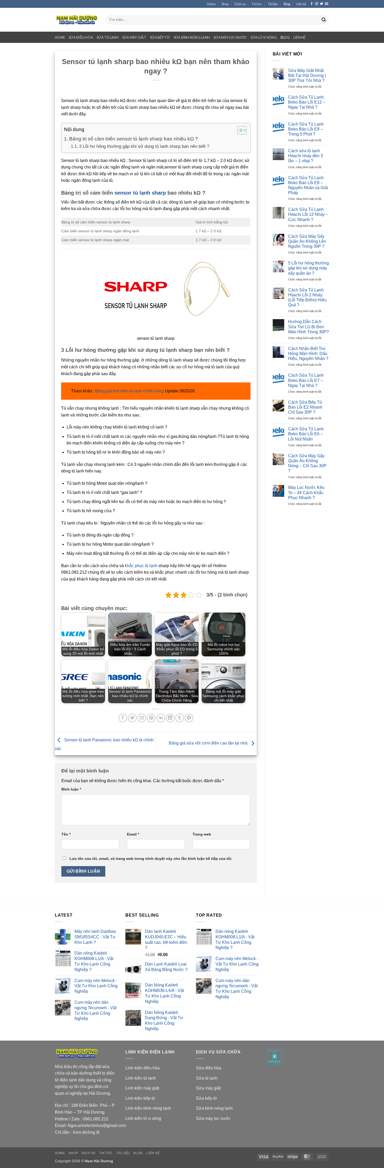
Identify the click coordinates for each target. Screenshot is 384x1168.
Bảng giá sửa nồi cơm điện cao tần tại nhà (208, 743)
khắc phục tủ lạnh (141, 565)
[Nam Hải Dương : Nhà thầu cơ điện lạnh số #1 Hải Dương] (76, 19)
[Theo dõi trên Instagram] (316, 4)
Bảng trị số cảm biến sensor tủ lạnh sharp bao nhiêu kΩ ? (133, 139)
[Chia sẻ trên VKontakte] (160, 718)
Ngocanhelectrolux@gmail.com (97, 1125)
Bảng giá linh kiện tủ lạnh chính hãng (129, 391)
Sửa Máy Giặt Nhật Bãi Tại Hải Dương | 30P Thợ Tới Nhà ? (307, 75)
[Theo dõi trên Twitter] (321, 4)
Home (211, 4)
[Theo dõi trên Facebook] (311, 4)
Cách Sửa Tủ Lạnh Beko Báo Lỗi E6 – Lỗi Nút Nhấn (306, 434)
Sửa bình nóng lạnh (214, 1108)
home (60, 37)
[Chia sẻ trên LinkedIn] (170, 718)
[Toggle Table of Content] (239, 130)
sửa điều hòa (81, 37)
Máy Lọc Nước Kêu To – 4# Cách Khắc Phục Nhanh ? (306, 492)
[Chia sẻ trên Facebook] (123, 718)
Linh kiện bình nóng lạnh (148, 1108)
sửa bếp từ (160, 37)
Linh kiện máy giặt (142, 1088)
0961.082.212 (95, 1119)
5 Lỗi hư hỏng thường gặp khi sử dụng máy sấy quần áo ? (308, 268)
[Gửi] (323, 19)
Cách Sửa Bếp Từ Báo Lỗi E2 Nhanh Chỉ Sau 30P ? (305, 407)
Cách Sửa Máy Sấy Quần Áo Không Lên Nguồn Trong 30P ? (307, 241)
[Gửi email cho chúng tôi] (326, 4)
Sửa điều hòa (208, 1068)
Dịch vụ (240, 4)
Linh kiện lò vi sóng (143, 1118)
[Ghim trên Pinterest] (151, 718)
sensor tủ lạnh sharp (140, 193)
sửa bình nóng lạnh (192, 37)
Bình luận (71, 789)
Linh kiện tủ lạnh (140, 1078)
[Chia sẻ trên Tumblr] (179, 718)
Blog (287, 4)
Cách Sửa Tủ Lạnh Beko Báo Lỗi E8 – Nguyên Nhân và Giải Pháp (308, 185)
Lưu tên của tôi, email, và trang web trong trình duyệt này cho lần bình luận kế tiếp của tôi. (150, 858)
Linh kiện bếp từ (140, 1098)
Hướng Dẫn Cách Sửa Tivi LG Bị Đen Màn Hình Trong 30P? (308, 326)
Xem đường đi (86, 1132)
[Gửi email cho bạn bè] (141, 718)
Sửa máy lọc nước (213, 1118)
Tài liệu (272, 4)
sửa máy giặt (134, 37)
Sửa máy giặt (208, 1088)
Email (133, 834)
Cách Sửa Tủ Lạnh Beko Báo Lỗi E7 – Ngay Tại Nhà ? (306, 380)
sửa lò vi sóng (264, 37)
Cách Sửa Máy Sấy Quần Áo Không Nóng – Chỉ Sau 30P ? (307, 463)
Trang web (202, 834)
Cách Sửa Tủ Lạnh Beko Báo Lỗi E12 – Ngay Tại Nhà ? (306, 102)
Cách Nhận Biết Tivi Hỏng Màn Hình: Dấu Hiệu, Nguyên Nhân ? (308, 353)
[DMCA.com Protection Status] (274, 1056)
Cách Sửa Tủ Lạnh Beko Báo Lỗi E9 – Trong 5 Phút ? (306, 129)
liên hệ (299, 37)
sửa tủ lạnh (108, 37)
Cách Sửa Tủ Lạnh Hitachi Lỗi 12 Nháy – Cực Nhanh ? (308, 214)
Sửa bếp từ (206, 1098)
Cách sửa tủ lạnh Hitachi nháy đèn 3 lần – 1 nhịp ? (305, 156)
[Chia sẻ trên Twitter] (132, 718)
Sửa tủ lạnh (207, 1078)
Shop (225, 4)
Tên (66, 834)
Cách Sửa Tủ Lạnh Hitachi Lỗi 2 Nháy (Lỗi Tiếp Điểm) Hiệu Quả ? (307, 297)
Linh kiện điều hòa (142, 1068)
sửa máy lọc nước (230, 37)
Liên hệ (301, 4)
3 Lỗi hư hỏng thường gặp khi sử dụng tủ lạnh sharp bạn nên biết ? (144, 146)
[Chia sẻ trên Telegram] (189, 718)
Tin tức (256, 4)
